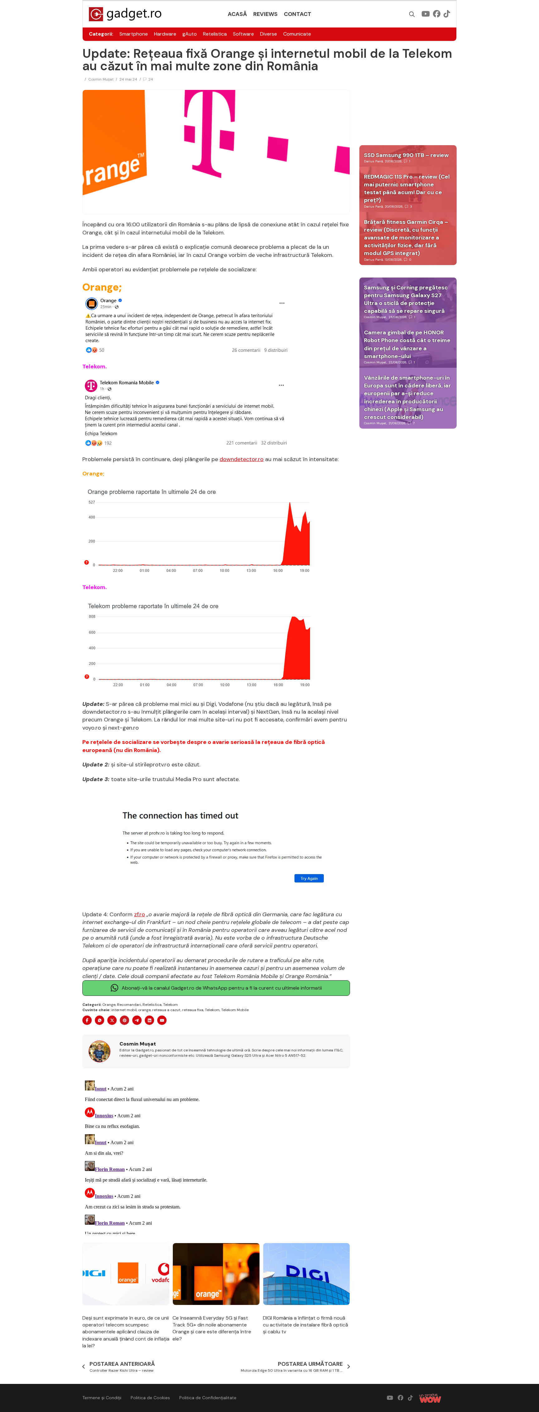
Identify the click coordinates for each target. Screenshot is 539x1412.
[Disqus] (216, 1156)
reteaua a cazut (166, 1009)
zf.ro (139, 914)
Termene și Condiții (101, 1397)
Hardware (165, 34)
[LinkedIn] (149, 1020)
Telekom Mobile (235, 1009)
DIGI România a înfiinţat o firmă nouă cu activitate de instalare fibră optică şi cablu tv (305, 1325)
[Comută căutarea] (412, 14)
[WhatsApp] (99, 1020)
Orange (108, 1004)
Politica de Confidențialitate (207, 1397)
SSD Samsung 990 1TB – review (406, 155)
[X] (112, 1020)
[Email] (162, 1020)
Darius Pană (373, 161)
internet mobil (124, 1009)
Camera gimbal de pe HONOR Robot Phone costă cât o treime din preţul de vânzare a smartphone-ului (407, 344)
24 (150, 79)
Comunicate (297, 34)
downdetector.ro (242, 459)
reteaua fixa (192, 1009)
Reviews (265, 14)
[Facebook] (87, 1020)
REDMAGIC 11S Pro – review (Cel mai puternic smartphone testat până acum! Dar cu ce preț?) (407, 188)
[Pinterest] (124, 1020)
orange (144, 1009)
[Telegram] (137, 1020)
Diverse (268, 34)
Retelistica (215, 34)
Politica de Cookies (150, 1397)
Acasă (237, 14)
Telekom (170, 1004)
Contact (297, 14)
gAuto (189, 34)
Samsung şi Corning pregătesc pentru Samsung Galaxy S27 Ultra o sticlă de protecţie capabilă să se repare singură (406, 299)
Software (243, 34)
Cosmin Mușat (101, 79)
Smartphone (133, 34)
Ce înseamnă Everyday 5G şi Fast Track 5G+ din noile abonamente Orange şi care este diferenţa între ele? (211, 1328)
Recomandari (129, 1004)
